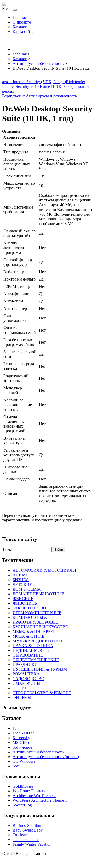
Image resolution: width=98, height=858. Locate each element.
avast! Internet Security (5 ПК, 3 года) (34, 82)
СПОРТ (20, 688)
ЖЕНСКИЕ (23, 598)
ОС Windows (24, 761)
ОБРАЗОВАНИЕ (28, 655)
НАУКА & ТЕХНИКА (33, 645)
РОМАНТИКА (26, 674)
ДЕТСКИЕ (22, 584)
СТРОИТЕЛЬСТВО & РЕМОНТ (42, 693)
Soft (16, 766)
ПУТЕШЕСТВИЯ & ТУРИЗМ (40, 669)
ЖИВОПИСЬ (25, 603)
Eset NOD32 (23, 733)
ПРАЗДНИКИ (25, 664)
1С (15, 728)
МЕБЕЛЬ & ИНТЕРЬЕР (34, 631)
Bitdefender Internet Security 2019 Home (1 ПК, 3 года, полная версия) (45, 86)
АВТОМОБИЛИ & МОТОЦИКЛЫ (44, 570)
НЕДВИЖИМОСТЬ (31, 650)
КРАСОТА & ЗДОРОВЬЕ (35, 622)
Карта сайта (23, 31)
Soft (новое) (23, 747)
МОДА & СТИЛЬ (28, 636)
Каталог (20, 27)
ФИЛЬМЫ (22, 697)
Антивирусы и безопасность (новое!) (46, 756)
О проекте (22, 22)
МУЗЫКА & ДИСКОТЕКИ (37, 641)
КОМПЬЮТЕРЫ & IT (32, 617)
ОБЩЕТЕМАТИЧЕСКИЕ (36, 660)
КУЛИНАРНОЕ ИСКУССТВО (40, 627)
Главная (20, 17)
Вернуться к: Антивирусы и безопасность (39, 96)
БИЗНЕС (21, 579)
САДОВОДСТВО (28, 678)
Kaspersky (21, 738)
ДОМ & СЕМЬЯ (27, 589)
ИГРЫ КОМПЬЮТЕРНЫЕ (37, 612)
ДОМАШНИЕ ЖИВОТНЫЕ (38, 594)
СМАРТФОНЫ (27, 683)
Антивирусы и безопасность (38, 752)
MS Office (21, 742)
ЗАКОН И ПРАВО (29, 608)
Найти (58, 550)
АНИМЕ (20, 575)
